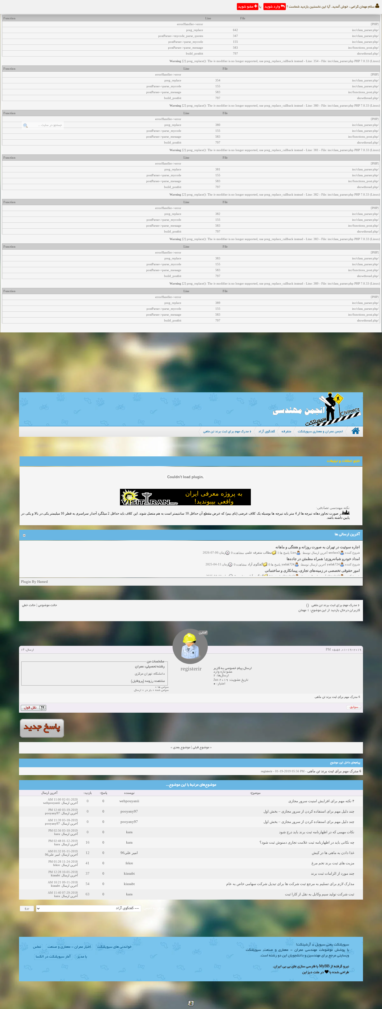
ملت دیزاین (310, 973)
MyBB (324, 967)
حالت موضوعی (47, 605)
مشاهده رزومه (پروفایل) (148, 681)
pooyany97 (129, 811)
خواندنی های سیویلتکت (114, 947)
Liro (293, 546)
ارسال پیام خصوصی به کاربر (232, 668)
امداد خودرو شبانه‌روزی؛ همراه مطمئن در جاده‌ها (323, 553)
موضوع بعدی (181, 747)
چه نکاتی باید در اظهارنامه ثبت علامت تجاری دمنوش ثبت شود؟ (307, 842)
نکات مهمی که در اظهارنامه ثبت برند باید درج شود (316, 832)
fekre (129, 863)
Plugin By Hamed (34, 581)
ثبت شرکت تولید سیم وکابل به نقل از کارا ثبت (319, 894)
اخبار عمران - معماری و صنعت (69, 947)
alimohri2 (333, 570)
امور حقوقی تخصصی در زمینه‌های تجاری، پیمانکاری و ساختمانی (312, 565)
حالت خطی (29, 605)
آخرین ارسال (70, 802)
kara (129, 832)
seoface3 (334, 546)
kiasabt (129, 873)
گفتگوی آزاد (255, 558)
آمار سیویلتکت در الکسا (53, 957)
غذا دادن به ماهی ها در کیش (333, 853)
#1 (22, 650)
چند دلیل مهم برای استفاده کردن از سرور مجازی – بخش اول (308, 811)
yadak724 (333, 558)
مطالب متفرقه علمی (258, 546)
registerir (266, 771)
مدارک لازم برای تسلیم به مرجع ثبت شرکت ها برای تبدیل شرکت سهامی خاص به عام (290, 884)
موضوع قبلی (201, 747)
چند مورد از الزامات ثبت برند (332, 873)
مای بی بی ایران (285, 967)
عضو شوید (246, 7)
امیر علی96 (129, 853)
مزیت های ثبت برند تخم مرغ (333, 863)
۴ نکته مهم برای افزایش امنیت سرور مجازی (321, 801)
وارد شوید (273, 7)
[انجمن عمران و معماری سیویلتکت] (317, 425)
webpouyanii (129, 801)
